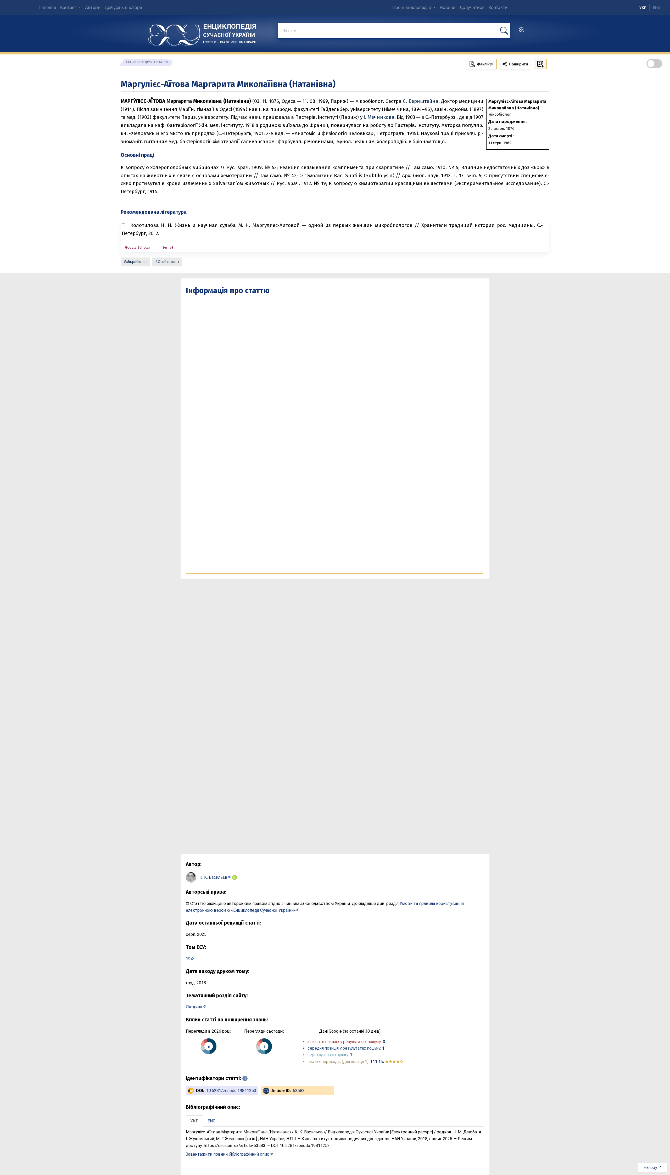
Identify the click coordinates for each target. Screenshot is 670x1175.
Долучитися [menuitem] (472, 7)
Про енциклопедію (412, 7)
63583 (299, 1090)
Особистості (168, 262)
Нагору (651, 1167)
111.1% (386, 1061)
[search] (521, 31)
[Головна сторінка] (174, 33)
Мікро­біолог (136, 262)
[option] (657, 7)
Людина (194, 1006)
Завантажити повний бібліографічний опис (227, 1154)
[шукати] (504, 31)
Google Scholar (137, 247)
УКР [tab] (194, 1120)
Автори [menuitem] (92, 7)
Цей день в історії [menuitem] (123, 7)
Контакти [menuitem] (498, 7)
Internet (166, 247)
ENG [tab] (211, 1120)
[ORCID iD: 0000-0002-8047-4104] (234, 877)
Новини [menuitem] (447, 7)
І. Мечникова (379, 117)
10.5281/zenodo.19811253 (231, 1090)
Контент (69, 7)
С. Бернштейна (420, 101)
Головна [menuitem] (47, 7)
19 (188, 958)
